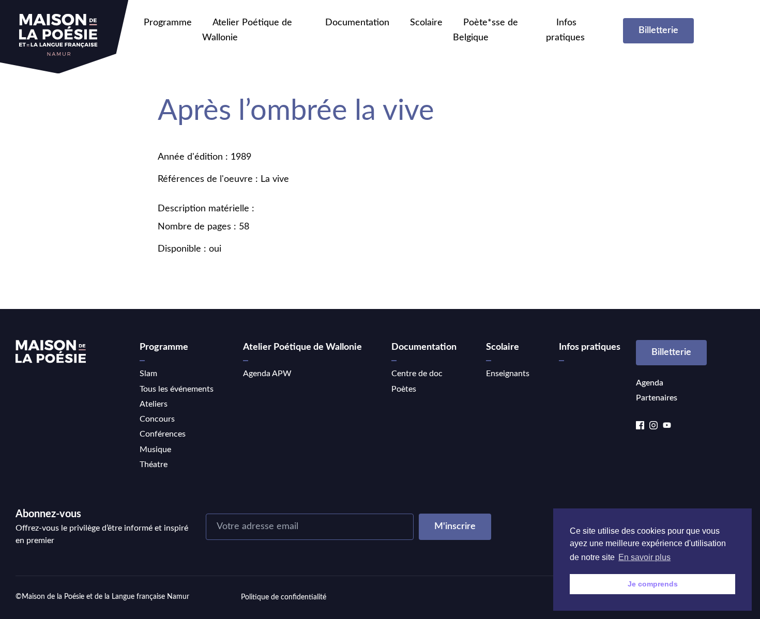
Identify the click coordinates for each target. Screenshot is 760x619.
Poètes (403, 389)
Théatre (154, 464)
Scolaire (426, 22)
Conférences (163, 434)
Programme (168, 22)
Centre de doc (417, 373)
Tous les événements (177, 389)
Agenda (649, 383)
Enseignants (507, 373)
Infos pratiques (589, 347)
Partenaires (656, 398)
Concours (157, 419)
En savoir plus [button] (644, 557)
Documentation (357, 22)
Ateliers (154, 404)
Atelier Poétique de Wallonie (302, 347)
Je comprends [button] (653, 584)
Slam (148, 373)
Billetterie (658, 30)
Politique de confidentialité (283, 597)
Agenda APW (267, 373)
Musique (155, 449)
